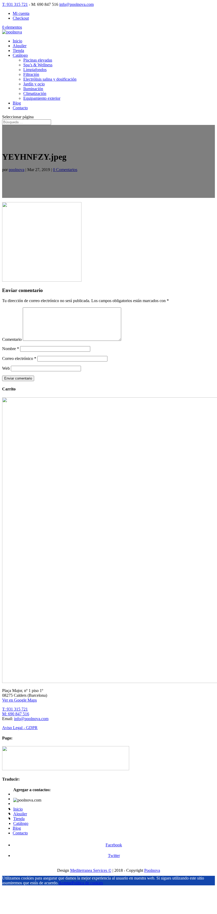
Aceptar (65, 883)
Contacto (20, 108)
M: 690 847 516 (15, 714)
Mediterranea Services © (90, 870)
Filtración (31, 74)
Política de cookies (87, 883)
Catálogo (20, 55)
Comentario (12, 339)
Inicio (17, 41)
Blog (17, 103)
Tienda (18, 50)
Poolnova (152, 870)
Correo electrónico (19, 358)
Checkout (21, 18)
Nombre (10, 348)
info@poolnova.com (31, 718)
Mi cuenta (21, 13)
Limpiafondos (35, 69)
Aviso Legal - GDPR (20, 727)
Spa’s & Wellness (37, 65)
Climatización (34, 93)
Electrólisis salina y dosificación (49, 79)
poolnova (16, 169)
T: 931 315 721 (15, 4)
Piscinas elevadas (37, 60)
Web (6, 368)
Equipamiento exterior (41, 98)
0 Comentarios (65, 169)
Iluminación (33, 88)
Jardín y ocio (34, 84)
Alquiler (19, 45)
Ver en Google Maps (19, 700)
